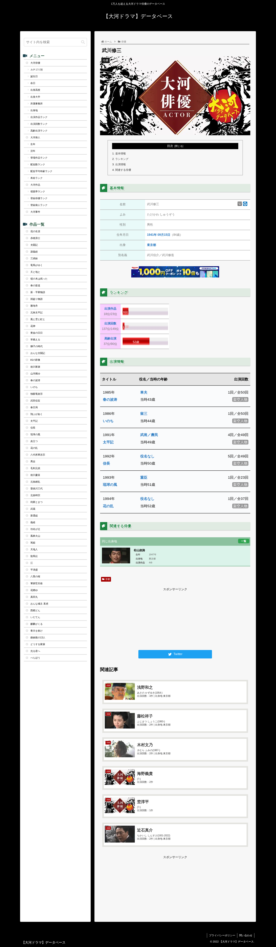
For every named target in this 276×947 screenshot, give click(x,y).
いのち (108, 421)
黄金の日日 (36, 332)
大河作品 (35, 184)
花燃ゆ (34, 590)
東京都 (151, 244)
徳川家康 (35, 366)
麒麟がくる (36, 624)
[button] (83, 42)
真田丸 (34, 597)
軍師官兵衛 (36, 583)
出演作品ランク (39, 117)
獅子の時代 (36, 346)
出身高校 (35, 89)
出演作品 (110, 308)
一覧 (243, 541)
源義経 (34, 251)
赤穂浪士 (35, 238)
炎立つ (34, 441)
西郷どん (35, 610)
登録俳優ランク (39, 198)
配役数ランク (37, 164)
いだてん (35, 617)
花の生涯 (35, 231)
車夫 (143, 392)
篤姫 (32, 542)
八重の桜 (35, 576)
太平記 (108, 442)
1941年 (152, 234)
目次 (170, 145)
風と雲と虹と (37, 319)
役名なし (147, 456)
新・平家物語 (37, 292)
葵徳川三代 (36, 488)
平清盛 (34, 569)
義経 (32, 522)
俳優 (107, 579)
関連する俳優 (123, 169)
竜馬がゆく (36, 265)
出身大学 (35, 96)
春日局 (34, 407)
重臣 (143, 477)
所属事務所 (36, 103)
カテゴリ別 (36, 69)
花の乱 (108, 506)
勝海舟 (34, 305)
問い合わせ (245, 935)
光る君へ (35, 651)
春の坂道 (35, 285)
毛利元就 (35, 468)
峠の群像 (35, 359)
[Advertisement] (175, 618)
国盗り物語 (36, 299)
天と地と (35, 272)
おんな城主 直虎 (39, 603)
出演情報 (120, 164)
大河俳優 (35, 62)
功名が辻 (35, 529)
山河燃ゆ (35, 373)
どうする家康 (37, 644)
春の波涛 (110, 399)
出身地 (34, 110)
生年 (32, 144)
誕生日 (34, 76)
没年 (32, 151)
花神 (32, 326)
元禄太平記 (36, 312)
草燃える (35, 339)
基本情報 (120, 153)
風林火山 (35, 535)
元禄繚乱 (35, 481)
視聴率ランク (37, 191)
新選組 (34, 515)
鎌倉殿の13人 (37, 637)
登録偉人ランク (39, 205)
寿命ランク (36, 178)
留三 (143, 414)
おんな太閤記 (37, 353)
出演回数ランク (39, 123)
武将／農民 (149, 435)
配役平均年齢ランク (41, 171)
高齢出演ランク (39, 130)
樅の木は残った (39, 278)
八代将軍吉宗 (37, 454)
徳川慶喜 (35, 475)
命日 (32, 83)
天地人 (34, 549)
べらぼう (35, 657)
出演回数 (110, 323)
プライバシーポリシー (222, 935)
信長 (106, 463)
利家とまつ (36, 502)
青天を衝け (36, 630)
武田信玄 (35, 400)
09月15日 (164, 234)
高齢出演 (110, 338)
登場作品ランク (39, 157)
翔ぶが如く (36, 414)
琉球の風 (110, 485)
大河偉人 (35, 137)
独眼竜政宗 (36, 393)
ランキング (121, 158)
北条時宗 (35, 495)
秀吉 (32, 461)
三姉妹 (34, 258)
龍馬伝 (34, 556)
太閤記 (34, 244)
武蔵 (32, 508)
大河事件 (35, 211)
